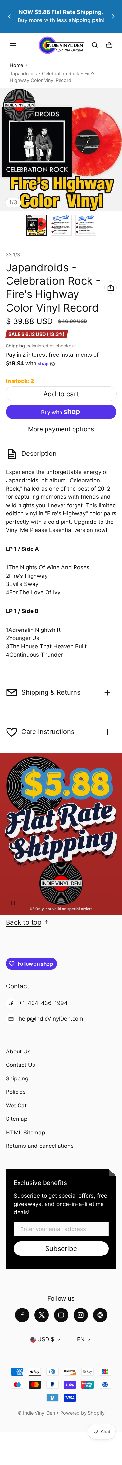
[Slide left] (9, 16)
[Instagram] (81, 1315)
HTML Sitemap (25, 1132)
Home (16, 65)
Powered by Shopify (82, 1413)
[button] (95, 45)
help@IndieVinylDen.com (51, 1018)
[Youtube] (61, 1315)
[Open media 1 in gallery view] (36, 225)
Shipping (15, 345)
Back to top (23, 922)
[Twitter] (41, 1315)
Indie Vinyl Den (39, 1413)
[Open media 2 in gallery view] (61, 225)
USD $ (45, 1339)
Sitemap (16, 1119)
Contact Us (20, 1065)
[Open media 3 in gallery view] (85, 225)
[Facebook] (22, 1315)
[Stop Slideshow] (13, 903)
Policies (16, 1092)
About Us (18, 1051)
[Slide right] (112, 16)
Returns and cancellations (40, 1146)
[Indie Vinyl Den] (61, 45)
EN (81, 1339)
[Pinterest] (100, 1315)
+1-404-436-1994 (43, 1003)
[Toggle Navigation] (13, 45)
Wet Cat (16, 1105)
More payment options (61, 429)
